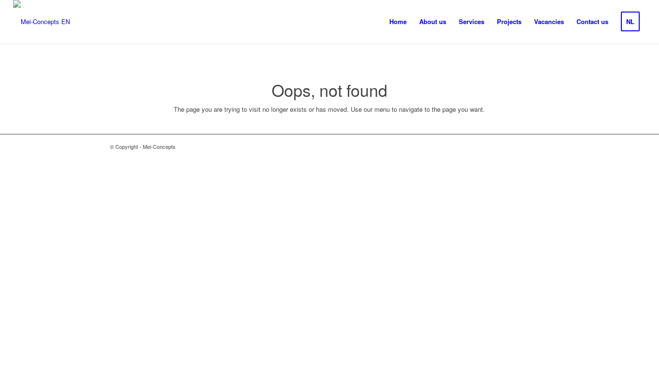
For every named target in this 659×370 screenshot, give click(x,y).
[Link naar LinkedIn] (542, 146)
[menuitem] (398, 21)
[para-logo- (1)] (41, 21)
